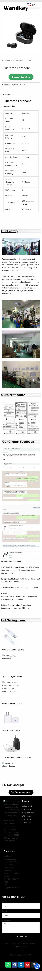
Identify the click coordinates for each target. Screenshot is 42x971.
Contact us (9, 851)
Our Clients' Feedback (18, 441)
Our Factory (9, 231)
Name (4, 902)
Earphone (14, 85)
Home (4, 60)
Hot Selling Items (13, 620)
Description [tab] (8, 94)
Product (11, 60)
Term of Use (28, 955)
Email (4, 911)
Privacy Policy (15, 955)
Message (6, 920)
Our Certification (13, 395)
